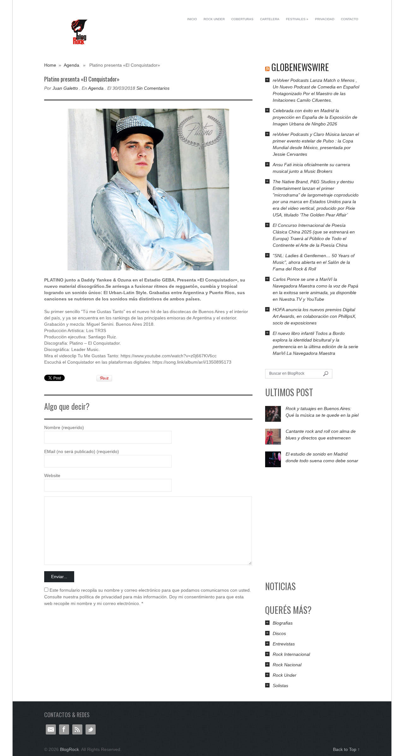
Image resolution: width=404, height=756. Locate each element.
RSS (77, 729)
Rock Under (214, 19)
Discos (279, 633)
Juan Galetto (65, 88)
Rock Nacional (287, 664)
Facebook (64, 729)
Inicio (192, 19)
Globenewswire (300, 67)
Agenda (71, 65)
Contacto (349, 19)
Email (51, 729)
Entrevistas (284, 643)
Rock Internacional (291, 654)
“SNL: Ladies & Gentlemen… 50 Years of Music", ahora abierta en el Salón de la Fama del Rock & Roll (313, 262)
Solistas (280, 685)
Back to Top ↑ (346, 749)
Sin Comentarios (152, 88)
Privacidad (324, 19)
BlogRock (79, 32)
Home (50, 65)
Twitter (91, 729)
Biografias (283, 623)
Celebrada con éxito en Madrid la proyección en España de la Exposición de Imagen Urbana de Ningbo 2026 (315, 117)
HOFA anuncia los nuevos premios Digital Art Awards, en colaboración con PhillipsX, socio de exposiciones (314, 316)
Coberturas (242, 19)
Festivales (297, 19)
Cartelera (269, 19)
